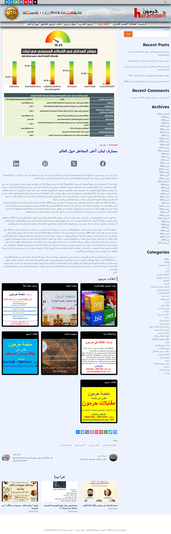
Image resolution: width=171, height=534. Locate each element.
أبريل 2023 (165, 230)
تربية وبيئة (165, 296)
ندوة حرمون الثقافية (161, 363)
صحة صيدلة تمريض (161, 330)
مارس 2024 (164, 197)
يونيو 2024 (165, 187)
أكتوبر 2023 (164, 212)
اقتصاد (166, 283)
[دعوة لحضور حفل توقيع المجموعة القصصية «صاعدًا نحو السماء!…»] (59, 491)
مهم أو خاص (33, 24)
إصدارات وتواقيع (163, 277)
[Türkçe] (25, 13)
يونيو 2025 (165, 157)
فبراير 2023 (164, 237)
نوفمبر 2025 (164, 141)
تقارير (167, 302)
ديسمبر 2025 (164, 138)
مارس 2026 (164, 129)
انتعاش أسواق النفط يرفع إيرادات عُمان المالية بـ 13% (149, 75)
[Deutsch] (52, 13)
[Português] (37, 13)
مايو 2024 (165, 190)
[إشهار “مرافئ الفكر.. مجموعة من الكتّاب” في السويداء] (20, 491)
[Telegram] (11, 2)
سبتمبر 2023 (164, 215)
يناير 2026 (165, 135)
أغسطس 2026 (163, 114)
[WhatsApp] (16, 2)
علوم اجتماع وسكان (161, 336)
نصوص (166, 366)
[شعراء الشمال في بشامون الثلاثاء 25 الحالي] (99, 491)
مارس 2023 (164, 233)
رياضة (167, 317)
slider (166, 259)
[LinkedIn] (7, 2)
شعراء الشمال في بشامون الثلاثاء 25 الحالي (100, 505)
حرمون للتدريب (85, 24)
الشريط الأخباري (163, 290)
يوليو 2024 (165, 184)
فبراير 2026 (164, 132)
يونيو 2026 (165, 120)
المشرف (166, 97)
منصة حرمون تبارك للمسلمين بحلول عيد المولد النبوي (148, 61)
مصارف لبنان (66, 445)
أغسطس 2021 (163, 243)
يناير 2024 (165, 203)
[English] (64, 13)
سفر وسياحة (164, 320)
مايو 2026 (165, 123)
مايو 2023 (165, 227)
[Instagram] (30, 2)
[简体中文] (72, 13)
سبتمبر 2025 (164, 147)
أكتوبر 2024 (164, 175)
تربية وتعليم (164, 299)
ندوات (167, 360)
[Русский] (33, 13)
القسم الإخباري (120, 24)
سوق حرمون (70, 24)
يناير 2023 (165, 240)
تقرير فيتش (94, 445)
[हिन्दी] (48, 13)
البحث (167, 30)
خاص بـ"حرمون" (163, 314)
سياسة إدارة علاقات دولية (159, 326)
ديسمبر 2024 (164, 169)
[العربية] (80, 13)
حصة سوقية (80, 445)
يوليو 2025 (165, 154)
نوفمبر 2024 (164, 172)
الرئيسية (142, 24)
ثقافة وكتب (103, 24)
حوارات (166, 311)
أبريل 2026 (165, 126)
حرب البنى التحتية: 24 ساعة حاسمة (144, 97)
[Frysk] (56, 13)
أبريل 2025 (165, 160)
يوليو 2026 (165, 117)
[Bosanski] (76, 13)
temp (167, 262)
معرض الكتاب (164, 348)
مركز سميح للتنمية (162, 345)
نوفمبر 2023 (164, 209)
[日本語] (40, 13)
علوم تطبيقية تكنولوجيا (160, 339)
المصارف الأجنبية (109, 445)
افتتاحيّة (133, 24)
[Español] (29, 13)
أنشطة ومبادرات (163, 274)
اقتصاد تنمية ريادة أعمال (160, 287)
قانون (167, 342)
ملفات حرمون (163, 354)
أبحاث (167, 271)
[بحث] (165, 2)
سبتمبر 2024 (164, 178)
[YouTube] (26, 2)
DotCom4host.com (53, 530)
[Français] (60, 13)
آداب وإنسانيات (163, 265)
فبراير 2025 (164, 166)
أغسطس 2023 (163, 218)
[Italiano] (44, 13)
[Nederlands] (68, 13)
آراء (167, 268)
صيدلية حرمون (163, 333)
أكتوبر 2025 (164, 144)
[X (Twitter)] (35, 2)
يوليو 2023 (165, 221)
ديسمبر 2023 (164, 206)
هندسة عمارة (164, 370)
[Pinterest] (45, 164)
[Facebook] (21, 2)
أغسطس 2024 (163, 181)
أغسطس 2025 (163, 151)
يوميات (166, 373)
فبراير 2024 (164, 200)
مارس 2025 (164, 163)
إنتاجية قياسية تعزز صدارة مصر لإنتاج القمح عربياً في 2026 (146, 81)
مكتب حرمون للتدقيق (51, 24)
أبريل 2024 (165, 193)
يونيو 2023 (165, 224)
